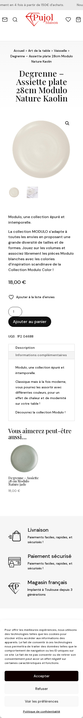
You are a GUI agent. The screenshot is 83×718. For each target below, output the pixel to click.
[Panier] (78, 19)
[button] (67, 123)
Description (25, 348)
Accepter (42, 676)
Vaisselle (60, 51)
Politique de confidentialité (41, 711)
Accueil (19, 51)
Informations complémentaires (41, 355)
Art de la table (39, 51)
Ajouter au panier (30, 321)
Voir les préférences (41, 701)
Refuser (41, 688)
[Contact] (4, 19)
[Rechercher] (15, 19)
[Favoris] (68, 19)
